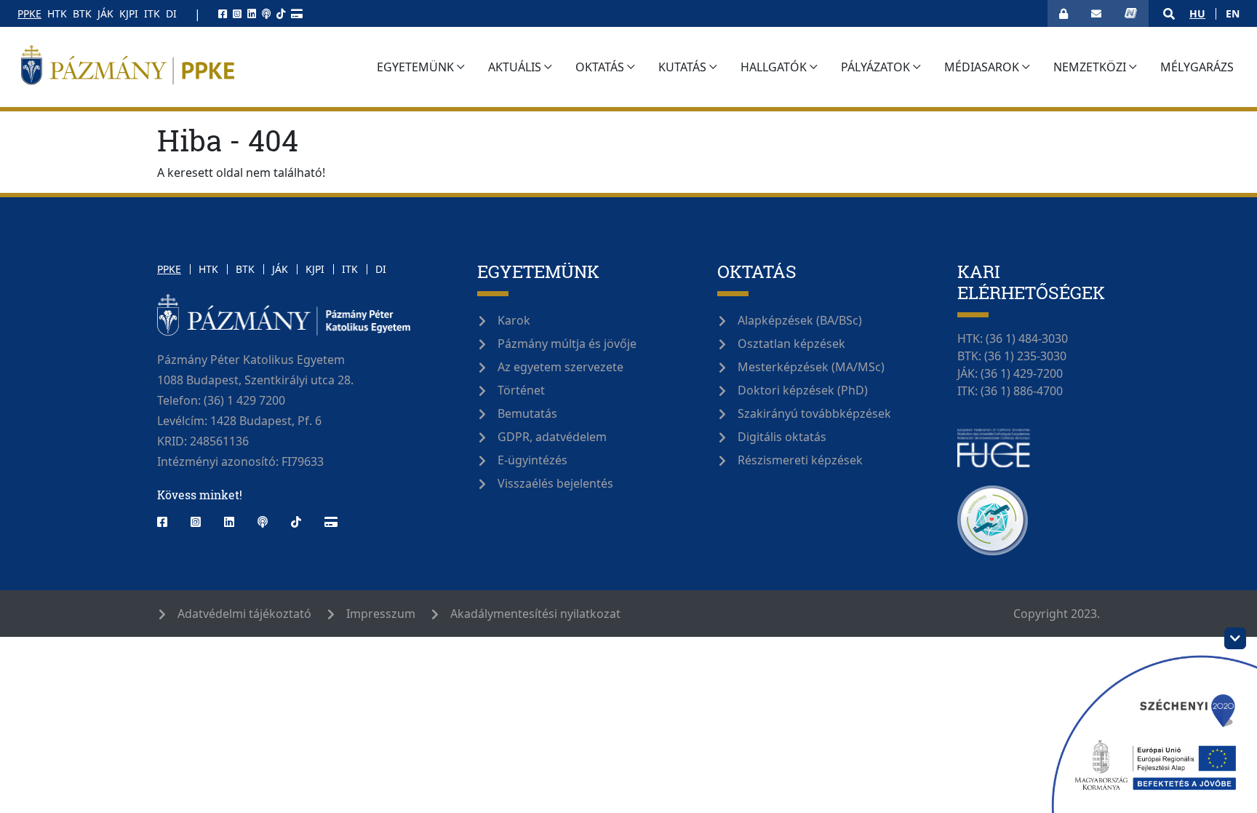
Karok (514, 320)
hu (1197, 13)
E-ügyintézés (532, 460)
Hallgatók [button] (774, 67)
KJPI (128, 13)
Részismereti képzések (800, 460)
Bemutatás (527, 413)
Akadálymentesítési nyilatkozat (535, 614)
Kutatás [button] (682, 67)
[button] (1169, 14)
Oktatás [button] (599, 67)
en (1233, 13)
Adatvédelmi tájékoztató (244, 614)
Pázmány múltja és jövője (567, 344)
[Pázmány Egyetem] (188, 67)
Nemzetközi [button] (1089, 67)
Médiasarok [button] (981, 67)
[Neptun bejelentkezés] (1131, 13)
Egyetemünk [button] (415, 67)
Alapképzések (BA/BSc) (800, 320)
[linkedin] (251, 13)
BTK (82, 13)
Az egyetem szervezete (560, 367)
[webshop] (297, 13)
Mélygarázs (1197, 71)
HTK (57, 13)
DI (171, 13)
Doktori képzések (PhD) (803, 390)
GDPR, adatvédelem (552, 437)
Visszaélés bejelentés (555, 483)
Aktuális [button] (514, 67)
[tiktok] (280, 13)
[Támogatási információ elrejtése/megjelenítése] (1235, 638)
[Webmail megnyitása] (1096, 13)
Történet (521, 390)
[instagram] (237, 13)
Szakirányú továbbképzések (814, 413)
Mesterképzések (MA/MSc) (811, 367)
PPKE (29, 13)
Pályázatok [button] (875, 67)
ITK (152, 13)
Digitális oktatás (782, 437)
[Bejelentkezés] (1064, 13)
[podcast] (266, 13)
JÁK (105, 13)
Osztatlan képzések (791, 344)
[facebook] (222, 13)
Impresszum (380, 614)
